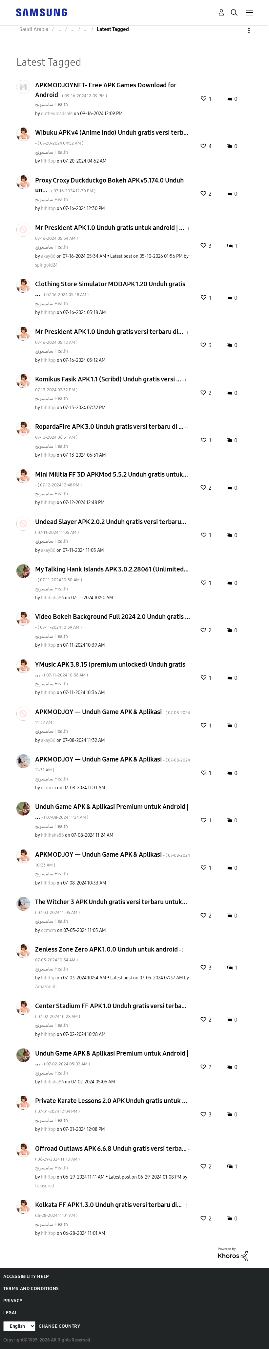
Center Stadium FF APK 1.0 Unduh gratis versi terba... (112, 1010)
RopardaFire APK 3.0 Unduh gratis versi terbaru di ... (112, 431)
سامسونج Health (51, 104)
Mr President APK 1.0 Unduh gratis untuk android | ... (112, 232)
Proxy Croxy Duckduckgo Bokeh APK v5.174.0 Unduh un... (109, 185)
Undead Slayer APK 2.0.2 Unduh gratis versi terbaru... (112, 526)
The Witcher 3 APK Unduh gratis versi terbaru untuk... (112, 906)
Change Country (59, 1326)
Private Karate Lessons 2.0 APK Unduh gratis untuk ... (112, 1105)
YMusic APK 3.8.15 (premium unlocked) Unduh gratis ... (110, 669)
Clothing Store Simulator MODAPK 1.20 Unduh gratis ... (110, 289)
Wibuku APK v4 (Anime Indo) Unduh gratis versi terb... (111, 137)
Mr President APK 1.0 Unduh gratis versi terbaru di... (111, 336)
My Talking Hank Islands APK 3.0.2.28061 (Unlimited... (112, 574)
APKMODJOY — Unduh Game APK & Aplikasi (112, 716)
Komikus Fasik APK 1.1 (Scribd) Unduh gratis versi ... (110, 384)
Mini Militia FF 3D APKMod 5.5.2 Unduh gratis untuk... (111, 479)
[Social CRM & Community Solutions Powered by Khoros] (233, 1254)
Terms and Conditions (31, 1288)
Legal (10, 1313)
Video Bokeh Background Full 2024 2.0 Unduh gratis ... (112, 621)
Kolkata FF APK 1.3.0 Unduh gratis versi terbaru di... (111, 1209)
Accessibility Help (26, 1276)
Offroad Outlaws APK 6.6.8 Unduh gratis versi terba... (112, 1153)
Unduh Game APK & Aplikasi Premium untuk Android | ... (111, 811)
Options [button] (238, 31)
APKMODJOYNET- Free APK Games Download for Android (105, 90)
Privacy (12, 1301)
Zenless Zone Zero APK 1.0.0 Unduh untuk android (109, 954)
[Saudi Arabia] (41, 12)
